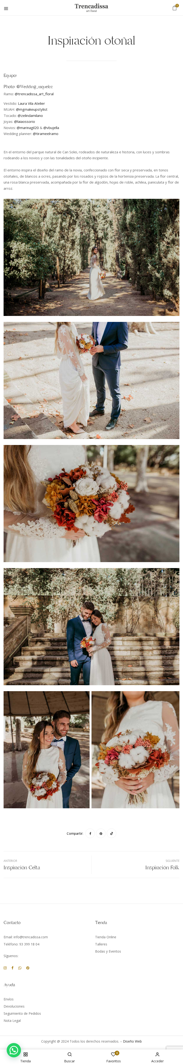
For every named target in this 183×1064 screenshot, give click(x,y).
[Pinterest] (101, 833)
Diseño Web (132, 1041)
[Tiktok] (111, 833)
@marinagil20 (28, 127)
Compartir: (75, 833)
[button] (174, 7)
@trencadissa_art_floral (34, 93)
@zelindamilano (30, 115)
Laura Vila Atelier (31, 103)
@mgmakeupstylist (31, 109)
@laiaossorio (24, 121)
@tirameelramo (45, 133)
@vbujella (51, 127)
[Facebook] (90, 833)
